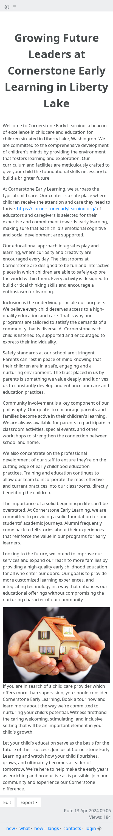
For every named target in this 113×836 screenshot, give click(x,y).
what (24, 828)
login (91, 828)
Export (27, 802)
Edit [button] (7, 802)
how (38, 828)
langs (53, 828)
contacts (72, 828)
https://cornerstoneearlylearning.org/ (56, 209)
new (10, 828)
